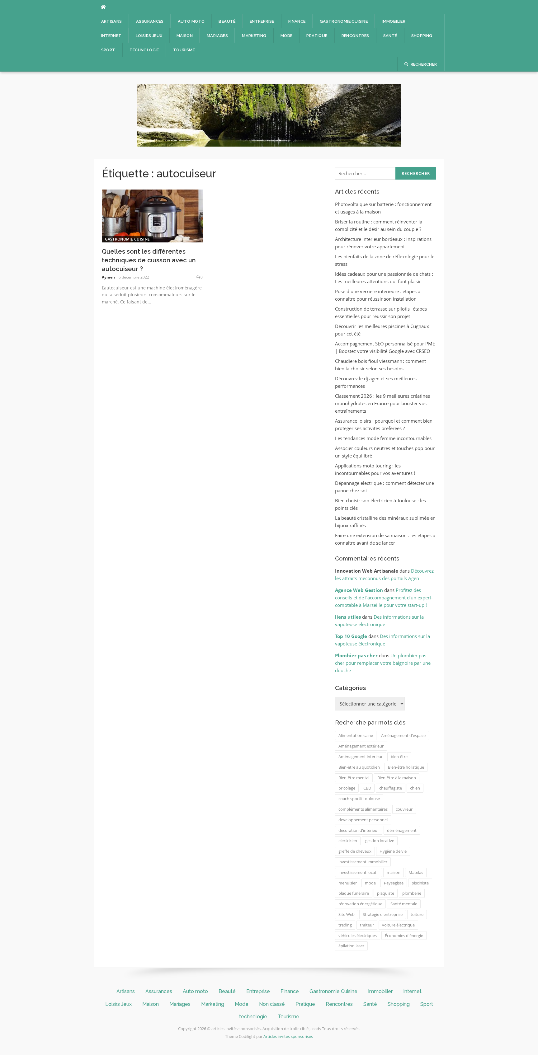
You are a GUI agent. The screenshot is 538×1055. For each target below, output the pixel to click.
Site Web (346, 914)
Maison (185, 35)
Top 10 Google (351, 636)
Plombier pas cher (356, 655)
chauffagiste (390, 788)
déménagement (402, 830)
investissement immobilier (362, 862)
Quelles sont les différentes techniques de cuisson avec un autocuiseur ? (149, 260)
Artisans (111, 21)
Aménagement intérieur (360, 756)
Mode (287, 35)
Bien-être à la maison (396, 778)
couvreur (404, 809)
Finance (297, 21)
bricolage (346, 788)
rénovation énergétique (360, 904)
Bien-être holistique (406, 767)
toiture (417, 914)
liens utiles (348, 617)
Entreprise (262, 21)
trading (345, 925)
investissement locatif (358, 872)
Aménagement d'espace (403, 735)
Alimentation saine (355, 735)
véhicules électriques (357, 935)
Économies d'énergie (404, 935)
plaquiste (385, 893)
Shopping (421, 35)
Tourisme (184, 50)
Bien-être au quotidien (359, 767)
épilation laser (351, 946)
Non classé (272, 1004)
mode (370, 883)
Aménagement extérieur (361, 746)
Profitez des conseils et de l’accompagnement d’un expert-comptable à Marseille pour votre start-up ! (384, 597)
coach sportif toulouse (359, 798)
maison (393, 872)
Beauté (227, 21)
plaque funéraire (353, 893)
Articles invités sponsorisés (288, 1036)
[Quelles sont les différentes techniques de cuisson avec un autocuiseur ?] (152, 215)
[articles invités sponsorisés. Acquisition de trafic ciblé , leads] (269, 115)
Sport (108, 50)
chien (415, 788)
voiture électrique (398, 925)
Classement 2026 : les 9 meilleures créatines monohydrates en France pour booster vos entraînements (382, 403)
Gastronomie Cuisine (344, 21)
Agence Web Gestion (359, 590)
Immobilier (393, 21)
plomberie (411, 893)
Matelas (415, 872)
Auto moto (191, 21)
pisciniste (420, 883)
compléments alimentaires (363, 809)
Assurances (150, 21)
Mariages (217, 35)
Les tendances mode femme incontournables (383, 438)
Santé (390, 35)
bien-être (399, 756)
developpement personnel (363, 820)
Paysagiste (394, 883)
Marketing (254, 35)
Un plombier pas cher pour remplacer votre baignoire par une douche (383, 662)
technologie (144, 50)
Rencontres (355, 35)
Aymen (108, 277)
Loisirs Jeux (149, 35)
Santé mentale (403, 904)
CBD (367, 788)
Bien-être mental (353, 778)
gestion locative (379, 840)
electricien (347, 840)
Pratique (316, 35)
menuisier (347, 883)
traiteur (367, 925)
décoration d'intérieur (358, 830)
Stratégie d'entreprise (383, 914)
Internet (111, 35)
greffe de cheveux (354, 851)
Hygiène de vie (393, 851)
